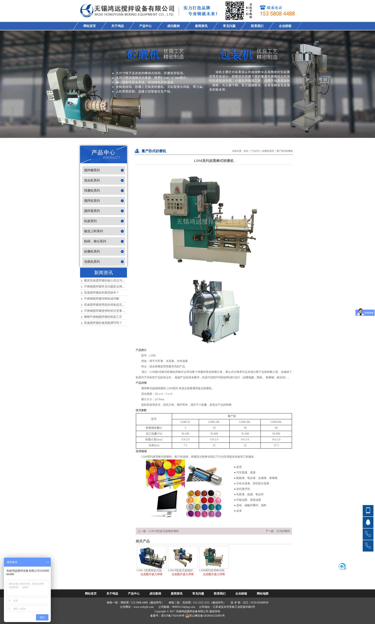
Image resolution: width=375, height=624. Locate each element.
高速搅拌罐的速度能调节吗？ (103, 322)
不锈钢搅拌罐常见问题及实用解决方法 (109, 286)
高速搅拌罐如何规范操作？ (101, 292)
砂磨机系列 (268, 151)
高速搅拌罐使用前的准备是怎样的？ (107, 304)
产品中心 (255, 151)
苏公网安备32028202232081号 (207, 615)
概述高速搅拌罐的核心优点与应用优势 (109, 280)
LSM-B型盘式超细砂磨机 (164, 531)
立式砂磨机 (283, 531)
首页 (246, 151)
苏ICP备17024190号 (173, 615)
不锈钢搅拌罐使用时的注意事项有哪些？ (110, 310)
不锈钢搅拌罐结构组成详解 (101, 298)
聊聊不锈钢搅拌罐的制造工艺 (103, 316)
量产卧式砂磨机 (285, 151)
